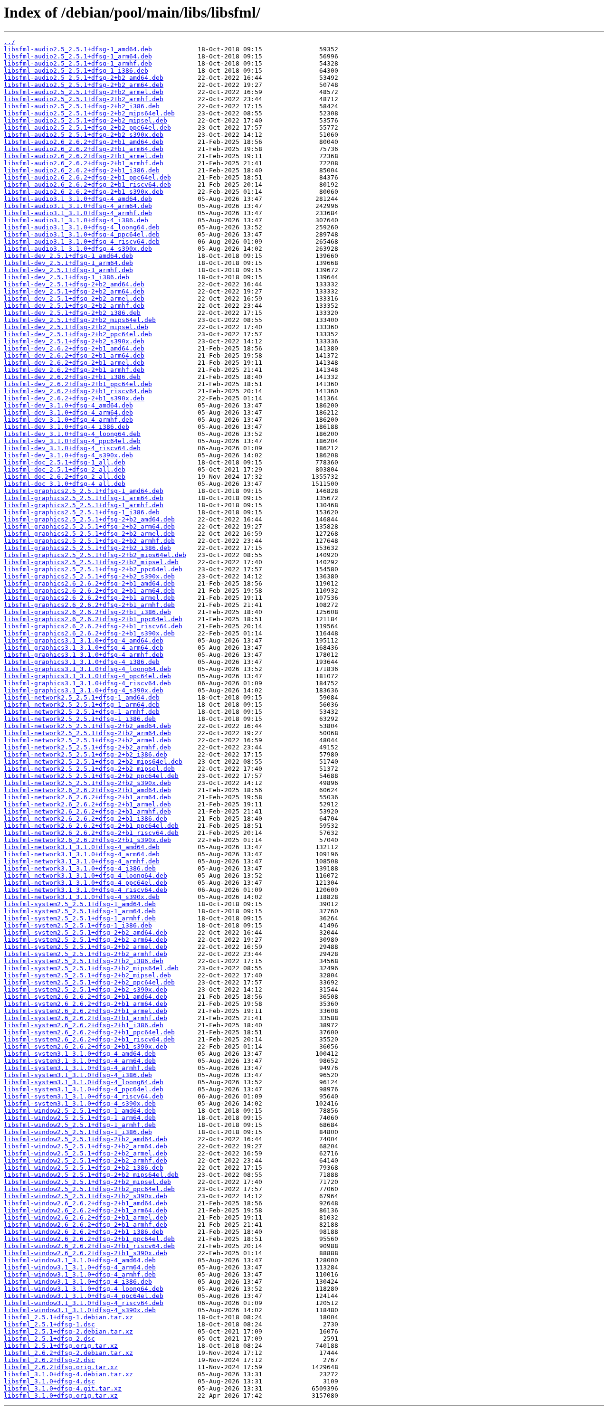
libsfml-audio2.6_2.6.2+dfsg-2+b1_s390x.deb (83, 191)
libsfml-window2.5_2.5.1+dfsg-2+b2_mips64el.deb (91, 1174)
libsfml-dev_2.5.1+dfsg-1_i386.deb (66, 277)
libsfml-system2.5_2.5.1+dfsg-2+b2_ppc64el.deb (89, 982)
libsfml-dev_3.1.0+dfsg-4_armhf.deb (68, 419)
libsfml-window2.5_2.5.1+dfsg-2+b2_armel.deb (85, 1153)
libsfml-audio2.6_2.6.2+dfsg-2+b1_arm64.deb (83, 148)
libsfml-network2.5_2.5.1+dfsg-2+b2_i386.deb (85, 754)
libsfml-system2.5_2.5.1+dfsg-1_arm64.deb (80, 911)
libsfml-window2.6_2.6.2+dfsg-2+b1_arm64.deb (85, 1210)
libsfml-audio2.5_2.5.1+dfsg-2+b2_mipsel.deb (85, 120)
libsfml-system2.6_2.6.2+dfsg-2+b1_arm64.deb (85, 1003)
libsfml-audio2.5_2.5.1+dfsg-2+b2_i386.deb (82, 106)
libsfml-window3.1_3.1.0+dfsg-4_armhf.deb (80, 1274)
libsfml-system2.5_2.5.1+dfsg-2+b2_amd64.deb (85, 932)
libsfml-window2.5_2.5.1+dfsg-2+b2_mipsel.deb (87, 1181)
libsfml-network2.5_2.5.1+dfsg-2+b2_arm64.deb (87, 733)
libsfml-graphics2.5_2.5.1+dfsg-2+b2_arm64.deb (89, 526)
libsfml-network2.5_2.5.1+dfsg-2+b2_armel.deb (87, 740)
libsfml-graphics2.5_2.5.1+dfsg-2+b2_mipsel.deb (91, 562)
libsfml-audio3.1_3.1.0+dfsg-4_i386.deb (76, 220)
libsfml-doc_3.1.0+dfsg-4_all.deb (64, 483)
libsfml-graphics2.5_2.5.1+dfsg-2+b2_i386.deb (87, 547)
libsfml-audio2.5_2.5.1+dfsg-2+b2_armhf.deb (83, 99)
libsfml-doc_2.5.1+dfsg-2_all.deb (64, 469)
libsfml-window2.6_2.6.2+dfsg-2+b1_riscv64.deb (89, 1245)
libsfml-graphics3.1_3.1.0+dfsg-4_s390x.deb (83, 690)
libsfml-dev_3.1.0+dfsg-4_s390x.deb (68, 455)
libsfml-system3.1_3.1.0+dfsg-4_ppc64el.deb (83, 1089)
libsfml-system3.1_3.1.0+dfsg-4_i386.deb (78, 1075)
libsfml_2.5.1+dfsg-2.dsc (49, 1338)
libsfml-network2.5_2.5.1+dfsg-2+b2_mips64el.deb (93, 761)
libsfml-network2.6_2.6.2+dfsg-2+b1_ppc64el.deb (91, 825)
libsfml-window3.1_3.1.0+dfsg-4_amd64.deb (80, 1260)
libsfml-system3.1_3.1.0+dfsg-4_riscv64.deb (83, 1096)
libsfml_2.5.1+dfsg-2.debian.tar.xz (68, 1331)
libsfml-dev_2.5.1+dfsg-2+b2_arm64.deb (74, 291)
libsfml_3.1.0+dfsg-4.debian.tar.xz (68, 1374)
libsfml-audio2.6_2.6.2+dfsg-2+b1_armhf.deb (83, 163)
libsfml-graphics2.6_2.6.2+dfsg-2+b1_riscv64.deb (93, 626)
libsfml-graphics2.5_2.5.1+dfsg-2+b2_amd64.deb (89, 519)
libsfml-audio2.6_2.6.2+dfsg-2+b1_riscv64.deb (87, 184)
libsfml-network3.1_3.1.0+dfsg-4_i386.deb (80, 868)
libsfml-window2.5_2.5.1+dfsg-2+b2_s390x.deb (85, 1196)
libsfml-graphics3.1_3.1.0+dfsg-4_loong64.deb (87, 668)
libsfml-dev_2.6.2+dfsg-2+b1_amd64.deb (74, 348)
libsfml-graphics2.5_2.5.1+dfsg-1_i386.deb (82, 512)
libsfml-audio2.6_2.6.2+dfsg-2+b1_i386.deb (82, 170)
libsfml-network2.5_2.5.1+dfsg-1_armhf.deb (82, 711)
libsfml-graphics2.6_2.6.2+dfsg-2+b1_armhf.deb (89, 604)
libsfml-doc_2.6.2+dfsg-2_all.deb (64, 476)
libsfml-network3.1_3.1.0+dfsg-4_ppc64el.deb (85, 882)
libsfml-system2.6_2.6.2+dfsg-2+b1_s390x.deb (85, 1046)
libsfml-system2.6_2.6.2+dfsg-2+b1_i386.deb (83, 1025)
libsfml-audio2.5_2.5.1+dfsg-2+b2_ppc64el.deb (87, 127)
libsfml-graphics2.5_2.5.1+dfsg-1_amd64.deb (83, 490)
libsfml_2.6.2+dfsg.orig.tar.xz (61, 1367)
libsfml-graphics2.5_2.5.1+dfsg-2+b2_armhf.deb (89, 540)
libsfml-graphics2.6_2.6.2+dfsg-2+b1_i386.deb (87, 611)
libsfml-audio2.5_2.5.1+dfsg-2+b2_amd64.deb (83, 77)
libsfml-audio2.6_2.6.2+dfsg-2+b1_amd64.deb (83, 141)
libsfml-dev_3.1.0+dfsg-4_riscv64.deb (72, 448)
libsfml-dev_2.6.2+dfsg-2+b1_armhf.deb (74, 369)
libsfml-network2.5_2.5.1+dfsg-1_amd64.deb (82, 697)
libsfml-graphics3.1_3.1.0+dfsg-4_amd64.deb (83, 640)
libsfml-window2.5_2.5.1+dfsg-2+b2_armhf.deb (85, 1160)
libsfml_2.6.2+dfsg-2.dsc (49, 1359)
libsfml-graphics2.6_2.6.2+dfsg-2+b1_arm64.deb (89, 590)
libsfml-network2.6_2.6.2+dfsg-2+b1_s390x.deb (87, 839)
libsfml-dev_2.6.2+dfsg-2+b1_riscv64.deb (78, 391)
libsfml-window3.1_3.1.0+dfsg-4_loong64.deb (83, 1288)
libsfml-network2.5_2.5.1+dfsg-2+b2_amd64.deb (87, 725)
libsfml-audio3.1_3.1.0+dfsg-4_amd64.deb (78, 198)
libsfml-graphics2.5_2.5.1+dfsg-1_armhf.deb (83, 505)
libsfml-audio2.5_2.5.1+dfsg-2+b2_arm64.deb (83, 84)
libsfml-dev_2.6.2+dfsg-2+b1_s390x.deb (74, 398)
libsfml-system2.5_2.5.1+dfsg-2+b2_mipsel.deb (87, 975)
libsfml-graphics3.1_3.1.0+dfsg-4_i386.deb (82, 661)
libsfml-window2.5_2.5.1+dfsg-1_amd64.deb (80, 1110)
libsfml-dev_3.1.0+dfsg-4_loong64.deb (72, 433)
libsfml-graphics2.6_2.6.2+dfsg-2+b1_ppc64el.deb (93, 619)
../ (9, 42)
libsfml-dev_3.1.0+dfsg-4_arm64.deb (68, 412)
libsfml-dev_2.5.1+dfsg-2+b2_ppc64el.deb (78, 334)
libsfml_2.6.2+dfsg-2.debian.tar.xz (68, 1352)
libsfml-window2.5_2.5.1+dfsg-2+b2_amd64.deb (85, 1139)
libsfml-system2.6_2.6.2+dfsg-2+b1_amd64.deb (85, 996)
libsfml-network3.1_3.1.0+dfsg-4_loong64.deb (85, 875)
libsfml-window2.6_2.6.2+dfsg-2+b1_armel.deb (85, 1217)
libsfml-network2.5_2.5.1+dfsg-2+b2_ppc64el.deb (91, 775)
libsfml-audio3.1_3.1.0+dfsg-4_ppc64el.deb (82, 234)
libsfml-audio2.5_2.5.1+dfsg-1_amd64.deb (78, 49)
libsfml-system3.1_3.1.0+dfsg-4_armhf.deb (80, 1067)
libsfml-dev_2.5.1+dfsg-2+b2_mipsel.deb (76, 327)
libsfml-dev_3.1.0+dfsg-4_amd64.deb (68, 405)
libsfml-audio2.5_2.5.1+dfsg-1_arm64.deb (78, 56)
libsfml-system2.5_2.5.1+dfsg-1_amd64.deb (80, 904)
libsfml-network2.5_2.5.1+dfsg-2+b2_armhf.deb (87, 747)
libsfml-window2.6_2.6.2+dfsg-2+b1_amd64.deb (85, 1203)
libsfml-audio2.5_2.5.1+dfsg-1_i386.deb (76, 70)
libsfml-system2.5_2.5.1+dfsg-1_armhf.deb (80, 918)
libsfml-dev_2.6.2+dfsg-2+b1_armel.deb (74, 362)
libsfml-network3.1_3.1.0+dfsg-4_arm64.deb (82, 854)
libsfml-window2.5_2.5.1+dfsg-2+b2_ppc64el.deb (89, 1188)
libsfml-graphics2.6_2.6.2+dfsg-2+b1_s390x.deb (89, 633)
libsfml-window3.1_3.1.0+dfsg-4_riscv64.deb (83, 1302)
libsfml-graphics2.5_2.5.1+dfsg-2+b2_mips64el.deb (95, 554)
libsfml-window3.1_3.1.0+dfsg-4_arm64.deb (80, 1267)
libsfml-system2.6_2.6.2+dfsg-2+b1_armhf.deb (85, 1018)
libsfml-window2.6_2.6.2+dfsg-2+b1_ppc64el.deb (89, 1238)
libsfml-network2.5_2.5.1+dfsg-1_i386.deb (80, 718)
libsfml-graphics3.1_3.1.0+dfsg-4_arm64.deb (83, 647)
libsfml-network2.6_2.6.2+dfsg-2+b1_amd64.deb (87, 790)
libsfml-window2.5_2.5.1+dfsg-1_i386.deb (78, 1132)
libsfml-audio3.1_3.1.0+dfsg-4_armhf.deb (78, 213)
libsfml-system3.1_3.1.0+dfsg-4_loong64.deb (83, 1082)
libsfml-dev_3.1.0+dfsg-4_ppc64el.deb (72, 441)
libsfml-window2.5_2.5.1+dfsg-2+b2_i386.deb (83, 1167)
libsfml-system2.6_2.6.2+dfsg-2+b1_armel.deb (85, 1010)
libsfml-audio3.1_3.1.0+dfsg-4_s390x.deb (78, 248)
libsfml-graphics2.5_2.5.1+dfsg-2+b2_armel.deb (89, 533)
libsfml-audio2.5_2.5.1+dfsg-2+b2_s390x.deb (83, 134)
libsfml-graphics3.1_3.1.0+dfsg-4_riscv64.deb (87, 683)
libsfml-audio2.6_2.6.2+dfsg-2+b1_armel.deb (83, 156)
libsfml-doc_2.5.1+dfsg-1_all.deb (64, 462)
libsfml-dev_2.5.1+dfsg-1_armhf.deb (68, 270)
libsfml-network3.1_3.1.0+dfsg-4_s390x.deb (82, 896)
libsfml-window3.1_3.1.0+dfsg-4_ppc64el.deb (83, 1295)
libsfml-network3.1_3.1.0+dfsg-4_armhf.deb (82, 861)
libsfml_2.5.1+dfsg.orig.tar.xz (61, 1345)
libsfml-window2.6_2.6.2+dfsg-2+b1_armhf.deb (85, 1224)
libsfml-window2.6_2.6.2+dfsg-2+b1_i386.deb (83, 1231)
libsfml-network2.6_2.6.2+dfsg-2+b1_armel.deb (87, 804)
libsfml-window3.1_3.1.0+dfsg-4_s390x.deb (80, 1310)
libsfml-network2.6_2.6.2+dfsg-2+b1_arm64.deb (87, 797)
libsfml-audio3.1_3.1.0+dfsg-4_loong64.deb (82, 227)
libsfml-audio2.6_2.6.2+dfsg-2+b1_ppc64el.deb (87, 177)
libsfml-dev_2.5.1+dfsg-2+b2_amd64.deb (74, 284)
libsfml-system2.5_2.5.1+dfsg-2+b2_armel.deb (85, 946)
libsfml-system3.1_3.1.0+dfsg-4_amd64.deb (80, 1053)
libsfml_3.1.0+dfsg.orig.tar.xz (61, 1395)
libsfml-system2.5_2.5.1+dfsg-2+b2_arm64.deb (85, 939)
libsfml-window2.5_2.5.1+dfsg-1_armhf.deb (80, 1124)
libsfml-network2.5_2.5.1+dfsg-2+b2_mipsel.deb (89, 768)
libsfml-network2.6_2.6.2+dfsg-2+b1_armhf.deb (87, 811)
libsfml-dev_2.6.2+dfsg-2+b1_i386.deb (72, 376)
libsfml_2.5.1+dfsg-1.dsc (49, 1324)
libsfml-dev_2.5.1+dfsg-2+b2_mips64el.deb (80, 319)
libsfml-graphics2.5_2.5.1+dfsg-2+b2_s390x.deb (89, 576)
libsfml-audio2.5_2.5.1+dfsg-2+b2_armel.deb (83, 91)
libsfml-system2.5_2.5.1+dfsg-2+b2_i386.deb (83, 961)
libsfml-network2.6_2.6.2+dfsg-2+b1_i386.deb (85, 818)
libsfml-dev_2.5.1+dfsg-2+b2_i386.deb (72, 312)
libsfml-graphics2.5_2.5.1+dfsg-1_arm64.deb (83, 498)
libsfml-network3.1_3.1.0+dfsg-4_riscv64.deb (85, 889)
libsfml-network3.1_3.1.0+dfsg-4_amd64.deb (82, 847)
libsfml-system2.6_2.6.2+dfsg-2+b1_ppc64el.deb (89, 1032)
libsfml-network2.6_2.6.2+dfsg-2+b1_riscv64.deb (91, 832)
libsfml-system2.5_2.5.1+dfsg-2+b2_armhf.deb (85, 953)
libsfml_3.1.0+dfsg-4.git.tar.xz (63, 1388)
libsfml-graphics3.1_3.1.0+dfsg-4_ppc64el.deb (87, 676)
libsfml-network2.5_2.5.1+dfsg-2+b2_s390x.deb (87, 782)
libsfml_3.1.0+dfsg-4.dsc (49, 1381)
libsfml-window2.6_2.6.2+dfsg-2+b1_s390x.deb (85, 1253)
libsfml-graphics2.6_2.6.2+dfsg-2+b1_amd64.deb (89, 583)
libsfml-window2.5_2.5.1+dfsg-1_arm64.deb (80, 1117)
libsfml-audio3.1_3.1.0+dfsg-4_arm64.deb (78, 205)
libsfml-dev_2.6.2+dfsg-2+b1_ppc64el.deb (78, 384)
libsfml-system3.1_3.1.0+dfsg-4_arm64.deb (80, 1060)
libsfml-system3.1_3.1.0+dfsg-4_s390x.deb (80, 1103)
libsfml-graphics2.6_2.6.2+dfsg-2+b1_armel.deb (89, 597)
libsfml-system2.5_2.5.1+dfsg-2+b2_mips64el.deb (91, 968)
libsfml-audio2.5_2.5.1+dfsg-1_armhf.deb (78, 63)
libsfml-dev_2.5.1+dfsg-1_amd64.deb (68, 255)
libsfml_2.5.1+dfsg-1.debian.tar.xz (68, 1317)
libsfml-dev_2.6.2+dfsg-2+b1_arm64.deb (74, 355)
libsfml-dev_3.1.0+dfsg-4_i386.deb (66, 426)
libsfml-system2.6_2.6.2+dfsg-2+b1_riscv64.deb (89, 1039)
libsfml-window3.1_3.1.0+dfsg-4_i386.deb (78, 1281)
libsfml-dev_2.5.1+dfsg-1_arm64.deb (68, 262)
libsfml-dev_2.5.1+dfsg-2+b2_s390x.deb (74, 341)
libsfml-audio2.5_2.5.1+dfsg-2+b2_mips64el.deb (89, 113)
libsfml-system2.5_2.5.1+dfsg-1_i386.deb (78, 925)
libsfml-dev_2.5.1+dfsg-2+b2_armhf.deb (74, 305)
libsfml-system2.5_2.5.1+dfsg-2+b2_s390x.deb (85, 989)
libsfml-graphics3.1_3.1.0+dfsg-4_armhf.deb (83, 654)
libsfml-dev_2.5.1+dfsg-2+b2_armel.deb (74, 298)
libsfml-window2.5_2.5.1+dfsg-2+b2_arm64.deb (85, 1146)
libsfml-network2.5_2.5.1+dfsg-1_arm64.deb (82, 704)
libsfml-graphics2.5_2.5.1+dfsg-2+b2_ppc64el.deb (93, 569)
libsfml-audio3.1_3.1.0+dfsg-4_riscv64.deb (82, 241)
